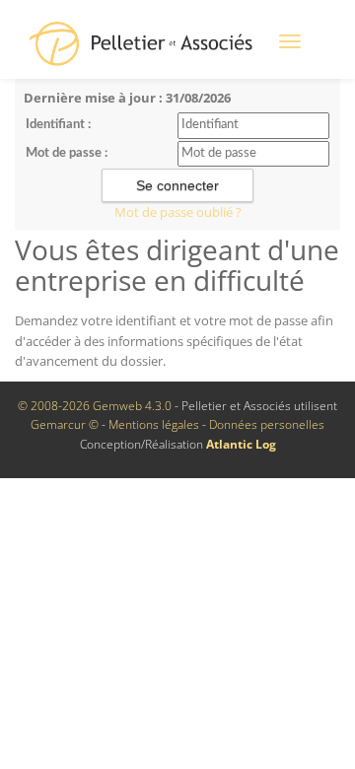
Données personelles (266, 424)
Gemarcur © (65, 424)
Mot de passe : (66, 153)
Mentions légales (153, 424)
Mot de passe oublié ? (178, 212)
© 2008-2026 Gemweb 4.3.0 (95, 405)
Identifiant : (58, 124)
